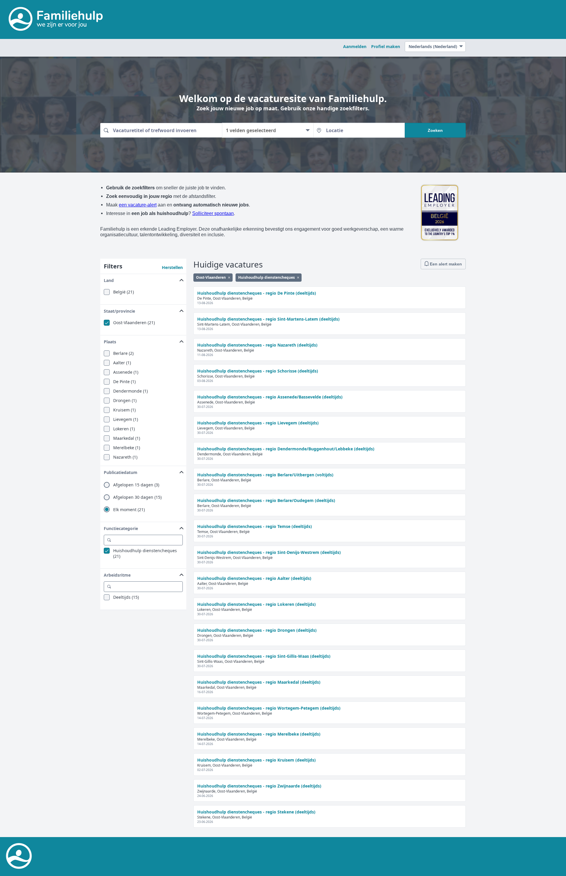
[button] (143, 279)
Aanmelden (354, 46)
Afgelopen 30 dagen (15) (137, 497)
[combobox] (161, 130)
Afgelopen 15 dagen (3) (136, 485)
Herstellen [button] (172, 267)
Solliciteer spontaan (213, 213)
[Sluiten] (229, 277)
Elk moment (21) (129, 509)
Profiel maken (385, 46)
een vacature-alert (138, 204)
